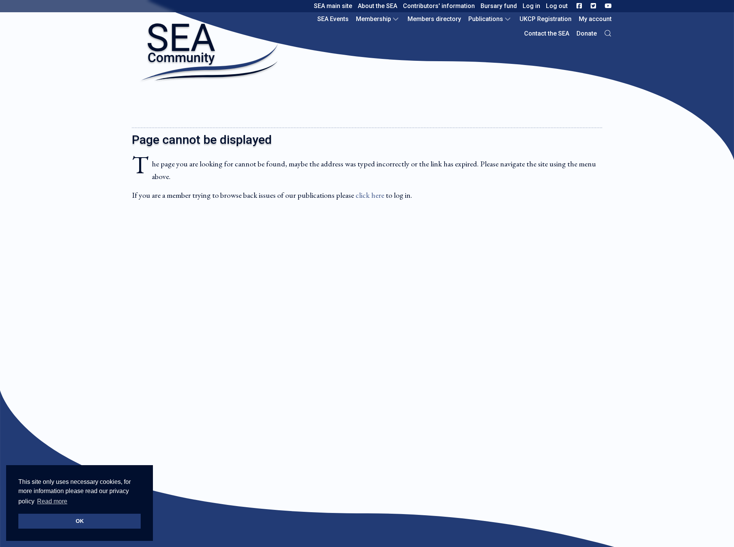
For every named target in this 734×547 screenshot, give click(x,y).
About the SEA (377, 6)
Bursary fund (499, 6)
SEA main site (333, 6)
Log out (557, 6)
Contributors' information (439, 6)
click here (370, 195)
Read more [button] (52, 501)
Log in (531, 6)
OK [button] (80, 521)
